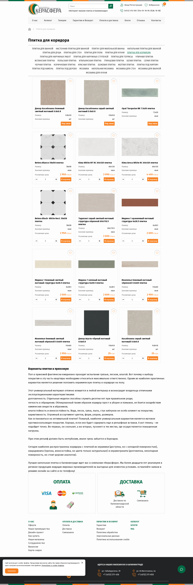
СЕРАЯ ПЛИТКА (151, 60)
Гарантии (101, 525)
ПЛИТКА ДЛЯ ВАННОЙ (42, 48)
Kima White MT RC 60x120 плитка (95, 162)
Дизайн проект (35, 532)
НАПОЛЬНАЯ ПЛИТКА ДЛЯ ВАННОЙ (144, 48)
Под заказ (66, 123)
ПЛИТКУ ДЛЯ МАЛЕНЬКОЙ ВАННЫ (108, 48)
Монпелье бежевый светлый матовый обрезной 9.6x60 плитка (52, 340)
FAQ (132, 529)
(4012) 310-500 (130, 10)
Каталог (135, 521)
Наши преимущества (39, 529)
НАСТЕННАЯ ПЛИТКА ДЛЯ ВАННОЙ (72, 48)
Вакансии (33, 546)
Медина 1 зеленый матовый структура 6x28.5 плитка (92, 281)
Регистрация (136, 5)
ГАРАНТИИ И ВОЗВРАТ (107, 521)
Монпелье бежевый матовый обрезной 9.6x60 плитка (137, 281)
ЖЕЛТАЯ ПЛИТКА (126, 64)
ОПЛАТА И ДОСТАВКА (72, 521)
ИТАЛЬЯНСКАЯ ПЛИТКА (90, 60)
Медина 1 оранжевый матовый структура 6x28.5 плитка (138, 220)
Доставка (67, 529)
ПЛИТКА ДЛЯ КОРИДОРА (139, 52)
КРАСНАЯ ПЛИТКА (86, 64)
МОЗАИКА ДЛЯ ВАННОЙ (149, 68)
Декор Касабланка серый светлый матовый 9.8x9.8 (96, 110)
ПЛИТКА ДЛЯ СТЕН (73, 52)
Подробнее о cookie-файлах (52, 565)
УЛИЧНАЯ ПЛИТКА (144, 56)
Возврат (100, 529)
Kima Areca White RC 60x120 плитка (140, 162)
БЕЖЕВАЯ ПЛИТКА (106, 64)
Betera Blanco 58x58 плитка (49, 162)
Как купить (34, 536)
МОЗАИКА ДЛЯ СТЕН (126, 68)
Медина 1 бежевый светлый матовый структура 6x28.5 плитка (52, 281)
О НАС (31, 521)
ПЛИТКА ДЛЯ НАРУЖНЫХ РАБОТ (55, 56)
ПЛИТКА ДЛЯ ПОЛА (93, 52)
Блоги (134, 525)
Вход (126, 5)
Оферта (32, 525)
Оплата (66, 525)
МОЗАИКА (84, 68)
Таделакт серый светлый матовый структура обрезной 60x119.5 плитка (96, 221)
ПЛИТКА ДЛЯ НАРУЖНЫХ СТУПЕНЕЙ (90, 56)
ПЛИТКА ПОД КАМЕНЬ (42, 68)
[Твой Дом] (29, 29)
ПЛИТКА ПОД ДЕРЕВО (66, 68)
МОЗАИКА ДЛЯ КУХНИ (96, 72)
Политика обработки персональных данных (107, 534)
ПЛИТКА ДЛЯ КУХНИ (114, 52)
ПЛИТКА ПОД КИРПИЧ (147, 64)
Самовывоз (68, 532)
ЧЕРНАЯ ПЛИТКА (43, 64)
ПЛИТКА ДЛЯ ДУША (52, 52)
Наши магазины (36, 539)
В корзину (66, 179)
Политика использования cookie (112, 539)
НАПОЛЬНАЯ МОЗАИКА (103, 68)
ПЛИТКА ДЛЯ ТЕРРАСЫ (122, 56)
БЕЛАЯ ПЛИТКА (134, 60)
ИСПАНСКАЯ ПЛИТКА (45, 60)
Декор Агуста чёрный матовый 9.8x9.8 (94, 340)
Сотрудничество (36, 543)
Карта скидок (35, 550)
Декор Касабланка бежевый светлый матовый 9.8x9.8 (49, 110)
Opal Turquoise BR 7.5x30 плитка (138, 108)
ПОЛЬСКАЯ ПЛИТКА (66, 60)
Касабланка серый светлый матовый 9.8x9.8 (136, 340)
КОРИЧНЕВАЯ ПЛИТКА (64, 64)
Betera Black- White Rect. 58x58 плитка (51, 220)
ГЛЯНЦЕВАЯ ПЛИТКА (114, 60)
